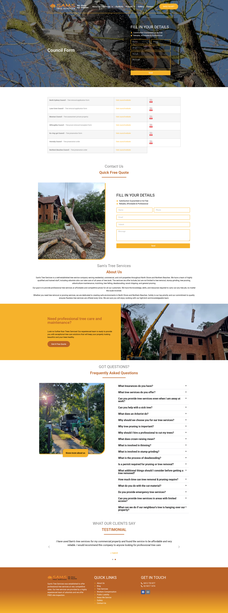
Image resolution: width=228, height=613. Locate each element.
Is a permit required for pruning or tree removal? (146, 464)
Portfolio (119, 6)
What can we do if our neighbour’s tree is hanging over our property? (151, 508)
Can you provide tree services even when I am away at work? (149, 400)
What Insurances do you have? (135, 385)
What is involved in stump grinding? (138, 451)
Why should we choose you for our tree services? (146, 420)
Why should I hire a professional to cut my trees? (146, 432)
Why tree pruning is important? (136, 426)
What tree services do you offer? (136, 392)
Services (106, 6)
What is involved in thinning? (134, 445)
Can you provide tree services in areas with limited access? (147, 499)
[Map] (148, 592)
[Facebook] (143, 592)
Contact (149, 6)
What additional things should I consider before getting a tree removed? (150, 472)
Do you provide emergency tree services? (142, 492)
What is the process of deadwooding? (139, 457)
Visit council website (123, 100)
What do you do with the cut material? (139, 485)
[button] (152, 386)
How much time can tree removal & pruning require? (148, 479)
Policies (129, 6)
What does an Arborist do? (133, 413)
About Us (96, 6)
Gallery (141, 6)
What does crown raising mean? (136, 439)
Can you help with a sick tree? (135, 407)
